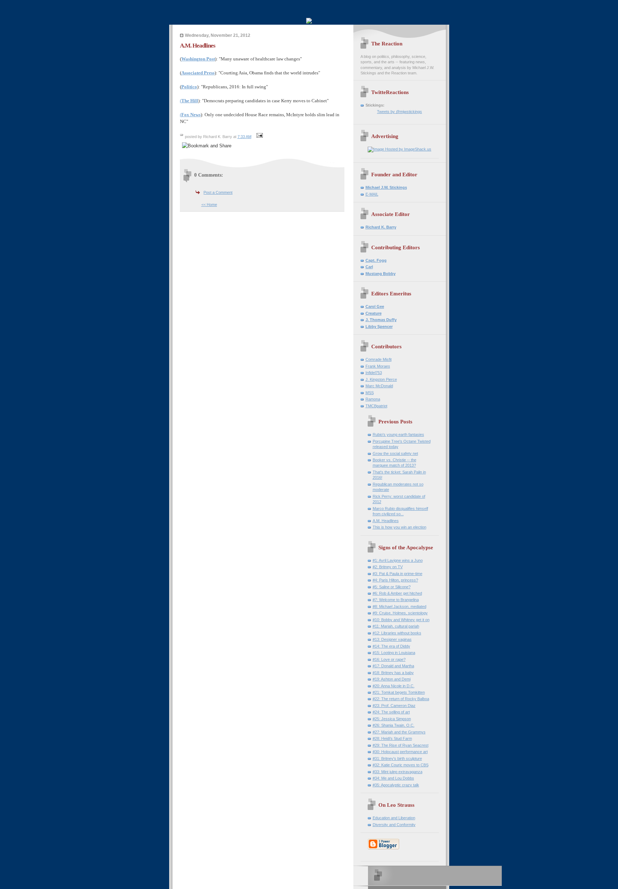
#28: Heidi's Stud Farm (392, 738)
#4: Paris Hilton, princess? (395, 580)
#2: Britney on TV (388, 567)
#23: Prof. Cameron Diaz (394, 705)
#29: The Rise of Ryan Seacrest (400, 745)
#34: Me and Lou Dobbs (393, 778)
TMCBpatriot (376, 406)
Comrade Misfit (379, 359)
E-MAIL (372, 194)
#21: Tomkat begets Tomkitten (399, 692)
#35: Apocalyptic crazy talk (396, 785)
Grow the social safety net (395, 453)
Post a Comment (217, 192)
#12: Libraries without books (397, 633)
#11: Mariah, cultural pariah (396, 626)
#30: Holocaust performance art (400, 752)
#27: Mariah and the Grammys (399, 732)
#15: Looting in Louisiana (394, 652)
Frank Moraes (378, 366)
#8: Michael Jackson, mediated (399, 606)
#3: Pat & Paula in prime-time (397, 573)
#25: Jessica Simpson (392, 719)
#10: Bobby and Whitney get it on (401, 620)
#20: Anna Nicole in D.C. (394, 686)
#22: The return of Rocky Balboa (401, 699)
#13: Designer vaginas (392, 639)
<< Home (209, 204)
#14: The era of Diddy (391, 646)
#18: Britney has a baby (393, 673)
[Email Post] (258, 136)
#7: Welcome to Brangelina (396, 600)
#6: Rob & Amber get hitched (397, 593)
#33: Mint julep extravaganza (397, 772)
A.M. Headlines (386, 521)
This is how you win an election (399, 527)
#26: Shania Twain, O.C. (394, 725)
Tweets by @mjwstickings (399, 111)
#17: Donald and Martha (393, 666)
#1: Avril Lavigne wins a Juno (398, 560)
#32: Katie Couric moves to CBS (400, 765)
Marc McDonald (379, 386)
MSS (370, 393)
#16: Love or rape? (389, 659)
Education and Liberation (394, 818)
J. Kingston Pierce (381, 379)
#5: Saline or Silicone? (392, 587)
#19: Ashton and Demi (392, 679)
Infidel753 (374, 372)
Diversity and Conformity (394, 824)
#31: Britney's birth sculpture (397, 758)
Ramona (373, 399)
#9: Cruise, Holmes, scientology (400, 613)
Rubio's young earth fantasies (398, 434)
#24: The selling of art (391, 712)
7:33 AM (244, 136)
